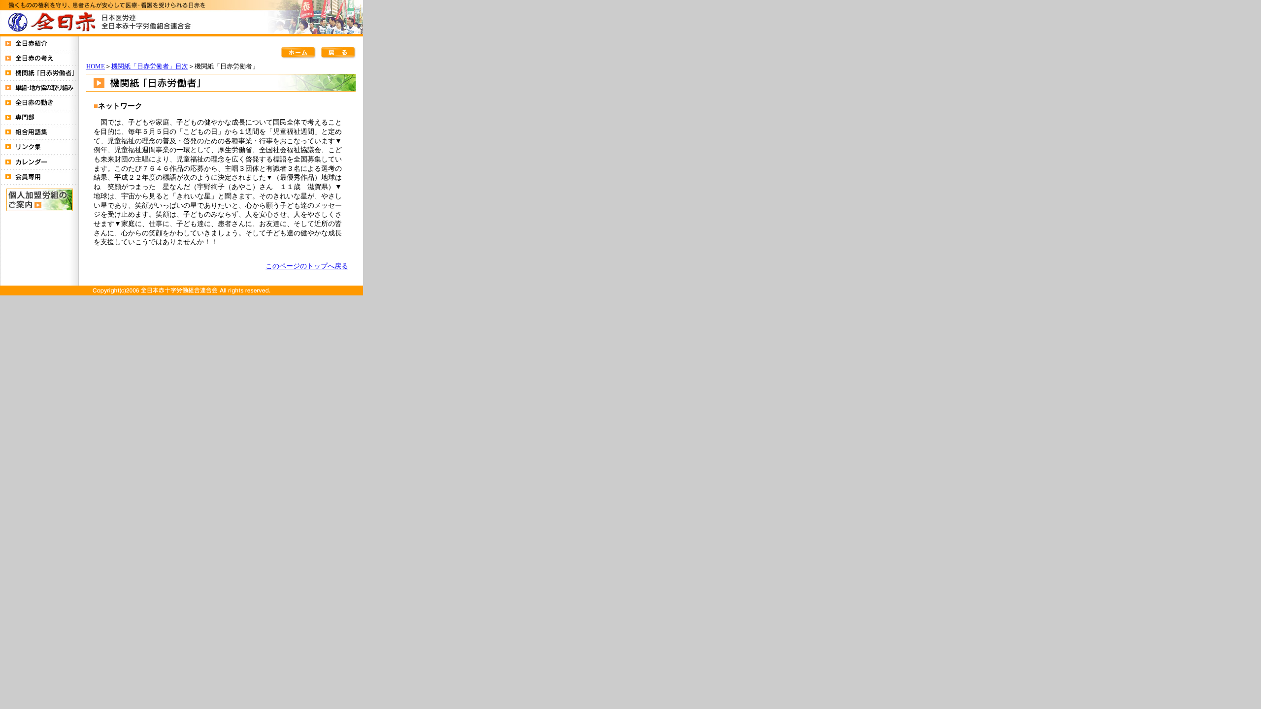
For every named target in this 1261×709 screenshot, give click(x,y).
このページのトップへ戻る (306, 266)
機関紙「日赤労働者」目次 (149, 66)
